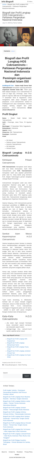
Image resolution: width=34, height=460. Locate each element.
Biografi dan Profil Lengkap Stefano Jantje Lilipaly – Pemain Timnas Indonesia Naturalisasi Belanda (16, 403)
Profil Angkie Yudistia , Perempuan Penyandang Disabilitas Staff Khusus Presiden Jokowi (15, 392)
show (13, 51)
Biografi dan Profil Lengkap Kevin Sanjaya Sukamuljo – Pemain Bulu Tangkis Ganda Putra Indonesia (16, 418)
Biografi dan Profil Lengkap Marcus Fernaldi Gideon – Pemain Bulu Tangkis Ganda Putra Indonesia (17, 425)
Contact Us (12, 452)
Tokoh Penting (22, 365)
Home (4, 4)
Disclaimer (20, 452)
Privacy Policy (28, 452)
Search (5, 373)
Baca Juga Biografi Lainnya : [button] (11, 335)
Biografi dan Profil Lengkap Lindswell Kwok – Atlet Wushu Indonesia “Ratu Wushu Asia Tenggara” (17, 436)
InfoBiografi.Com (8, 85)
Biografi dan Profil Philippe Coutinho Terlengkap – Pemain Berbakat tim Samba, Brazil (16, 442)
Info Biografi (8, 1)
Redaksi (17, 454)
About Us (4, 452)
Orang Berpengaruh (11, 365)
